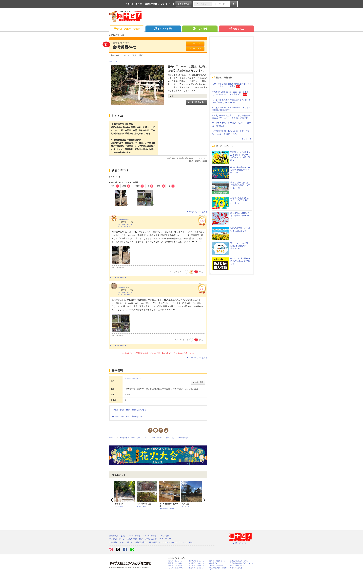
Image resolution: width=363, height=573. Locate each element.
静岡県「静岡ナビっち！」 (218, 561)
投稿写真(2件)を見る (198, 211)
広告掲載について (117, 542)
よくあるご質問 (130, 539)
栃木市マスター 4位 (124, 294)
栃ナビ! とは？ (241, 543)
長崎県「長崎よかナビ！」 (239, 561)
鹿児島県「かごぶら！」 (197, 568)
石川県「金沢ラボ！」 (176, 568)
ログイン (139, 4)
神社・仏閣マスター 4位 (125, 224)
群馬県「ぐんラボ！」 (176, 565)
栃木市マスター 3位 (124, 226)
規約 (141, 539)
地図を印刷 (199, 382)
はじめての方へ (152, 4)
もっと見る (247, 139)
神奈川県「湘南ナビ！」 (218, 565)
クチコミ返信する (119, 278)
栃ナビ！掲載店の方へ (137, 542)
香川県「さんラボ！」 (196, 565)
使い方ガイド (115, 539)
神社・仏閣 (113, 62)
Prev (112, 500)
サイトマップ (165, 539)
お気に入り (196, 43)
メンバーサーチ (168, 4)
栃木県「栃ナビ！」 (175, 561)
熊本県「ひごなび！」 (196, 561)
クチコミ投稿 (183, 4)
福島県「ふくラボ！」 (176, 563)
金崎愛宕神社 (124, 47)
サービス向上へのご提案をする (128, 416)
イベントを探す (165, 28)
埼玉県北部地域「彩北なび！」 (218, 568)
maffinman (122, 287)
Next (204, 500)
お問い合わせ (151, 539)
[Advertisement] (231, 54)
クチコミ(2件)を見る (198, 357)
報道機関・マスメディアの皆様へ (164, 542)
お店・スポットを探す (128, 29)
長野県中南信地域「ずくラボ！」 (241, 563)
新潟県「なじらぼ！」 (196, 563)
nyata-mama (123, 219)
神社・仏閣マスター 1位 (125, 292)
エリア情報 (201, 28)
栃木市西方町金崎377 (133, 378)
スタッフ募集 (187, 542)
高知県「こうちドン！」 (238, 568)
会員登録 (129, 4)
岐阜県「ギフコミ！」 (217, 563)
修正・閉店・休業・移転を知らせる (130, 409)
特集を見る (238, 29)
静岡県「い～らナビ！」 (238, 565)
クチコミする (196, 48)
